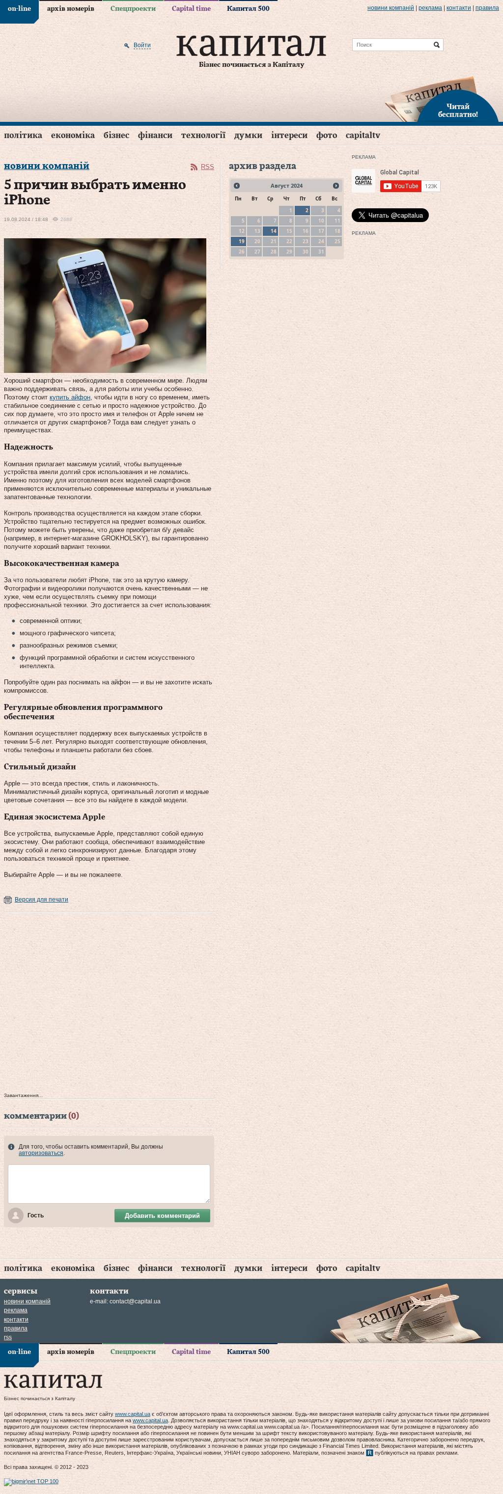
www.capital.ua (132, 1414)
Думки (248, 135)
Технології (203, 135)
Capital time (191, 8)
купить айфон (70, 397)
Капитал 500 (248, 8)
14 (274, 230)
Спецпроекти (133, 8)
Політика (23, 135)
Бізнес (116, 135)
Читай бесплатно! (458, 111)
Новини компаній (390, 7)
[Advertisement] (109, 1005)
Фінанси (155, 135)
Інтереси (289, 135)
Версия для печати (41, 899)
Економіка (73, 135)
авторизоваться (41, 1153)
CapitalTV (363, 135)
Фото (326, 135)
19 (242, 241)
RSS (207, 166)
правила (487, 7)
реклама (430, 7)
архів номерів (70, 8)
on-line (19, 8)
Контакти (459, 7)
